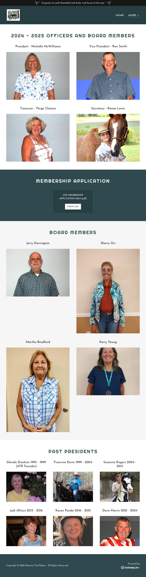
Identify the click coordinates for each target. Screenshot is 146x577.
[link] (13, 15)
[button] (133, 15)
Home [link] (120, 15)
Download (73, 206)
